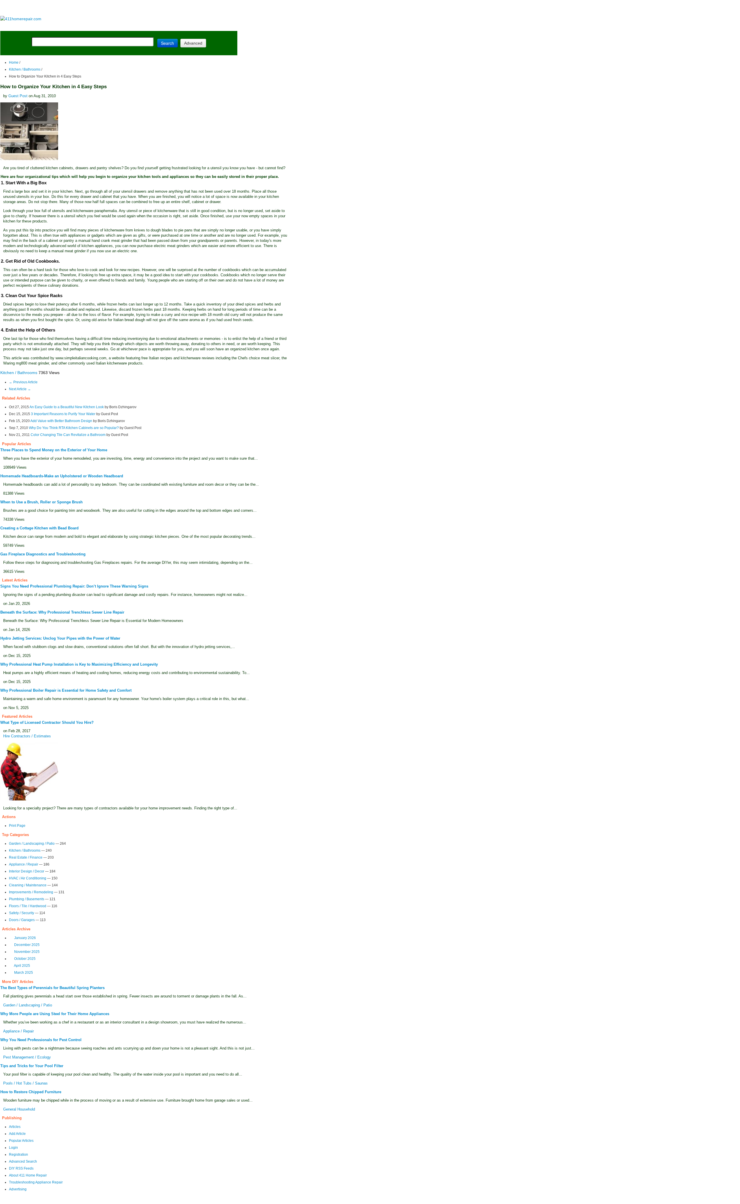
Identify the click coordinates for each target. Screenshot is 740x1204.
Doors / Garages (22, 920)
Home (13, 62)
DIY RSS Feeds (21, 1168)
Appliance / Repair (23, 864)
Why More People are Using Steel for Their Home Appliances (54, 1014)
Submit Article (214, 26)
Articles (15, 1127)
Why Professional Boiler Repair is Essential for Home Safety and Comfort (66, 690)
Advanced (193, 43)
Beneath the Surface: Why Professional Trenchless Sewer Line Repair (62, 612)
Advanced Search (23, 1161)
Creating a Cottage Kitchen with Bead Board (39, 528)
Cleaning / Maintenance (28, 885)
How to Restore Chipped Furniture (30, 1092)
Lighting (126, 26)
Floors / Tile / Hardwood (27, 906)
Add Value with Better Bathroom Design (61, 421)
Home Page (19, 26)
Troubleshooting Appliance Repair (36, 1182)
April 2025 (22, 966)
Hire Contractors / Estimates (27, 736)
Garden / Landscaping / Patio (32, 844)
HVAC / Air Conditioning (27, 878)
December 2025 (27, 945)
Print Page (17, 826)
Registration (18, 1155)
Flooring (101, 26)
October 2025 (25, 959)
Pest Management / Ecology (27, 1057)
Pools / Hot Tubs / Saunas (25, 1083)
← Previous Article (23, 382)
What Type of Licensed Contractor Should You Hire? (47, 722)
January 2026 (25, 938)
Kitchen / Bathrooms (24, 69)
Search (167, 43)
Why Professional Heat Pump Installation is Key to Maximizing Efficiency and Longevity (79, 664)
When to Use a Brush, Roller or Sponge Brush (41, 502)
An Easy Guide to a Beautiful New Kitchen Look (66, 407)
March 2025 (23, 973)
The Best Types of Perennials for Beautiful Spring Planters (52, 988)
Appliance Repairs (166, 26)
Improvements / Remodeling (31, 892)
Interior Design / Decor (26, 871)
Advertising (18, 1189)
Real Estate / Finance (25, 857)
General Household (19, 1109)
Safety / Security (21, 913)
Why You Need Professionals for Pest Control (41, 1040)
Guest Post (17, 96)
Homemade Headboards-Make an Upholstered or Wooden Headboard (61, 476)
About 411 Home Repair (28, 1175)
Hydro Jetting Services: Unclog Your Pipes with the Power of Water (60, 638)
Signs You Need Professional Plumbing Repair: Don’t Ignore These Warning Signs (74, 586)
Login (13, 1148)
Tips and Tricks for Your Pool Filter (31, 1066)
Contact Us (112, 1200)
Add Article (17, 1134)
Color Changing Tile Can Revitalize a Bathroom (68, 435)
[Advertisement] (118, 8)
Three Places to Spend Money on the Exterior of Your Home (53, 450)
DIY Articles (53, 26)
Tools (79, 26)
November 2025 (27, 952)
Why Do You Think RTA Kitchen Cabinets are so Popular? (74, 428)
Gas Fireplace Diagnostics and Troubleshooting (43, 554)
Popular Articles (21, 1141)
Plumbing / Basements (26, 899)
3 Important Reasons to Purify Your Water (63, 414)
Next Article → (20, 389)
